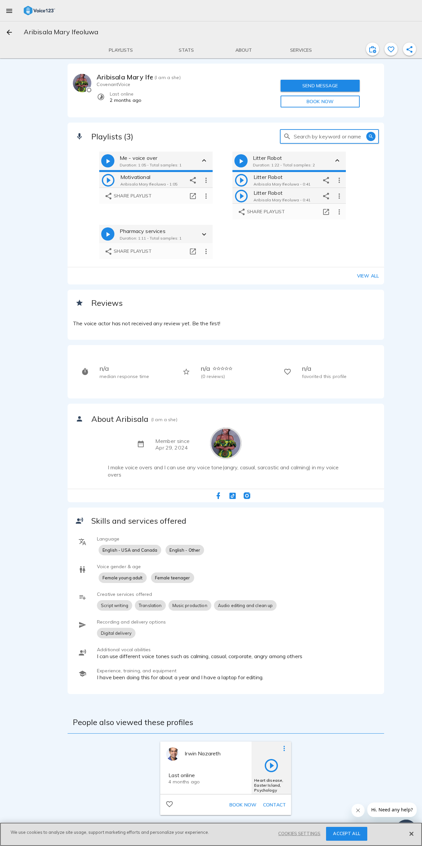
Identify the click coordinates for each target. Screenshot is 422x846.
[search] (287, 136)
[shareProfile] (409, 49)
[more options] (206, 180)
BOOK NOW (320, 101)
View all (368, 276)
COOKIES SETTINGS (299, 833)
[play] (108, 180)
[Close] (411, 834)
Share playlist (132, 196)
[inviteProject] (372, 49)
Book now (242, 805)
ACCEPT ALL (346, 833)
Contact (274, 805)
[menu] (9, 10)
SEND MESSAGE (320, 86)
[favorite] (391, 49)
